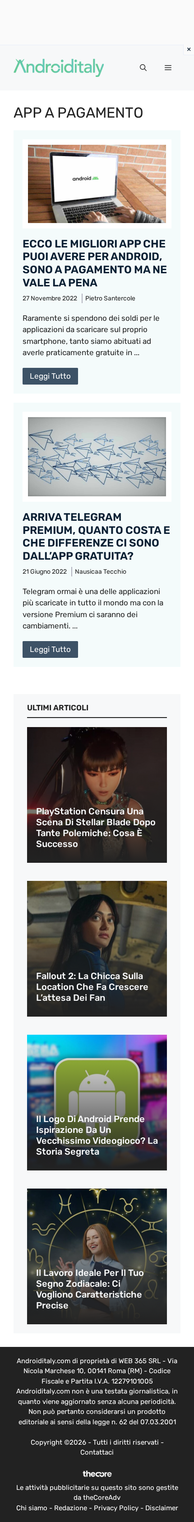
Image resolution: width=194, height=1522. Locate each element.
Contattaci (97, 1452)
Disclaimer (161, 1508)
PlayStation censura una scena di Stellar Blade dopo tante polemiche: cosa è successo (96, 827)
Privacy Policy (116, 1508)
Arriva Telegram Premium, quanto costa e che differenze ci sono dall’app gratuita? (96, 536)
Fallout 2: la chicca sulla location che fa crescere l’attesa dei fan (92, 986)
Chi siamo (31, 1508)
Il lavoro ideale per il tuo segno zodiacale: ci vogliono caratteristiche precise (90, 1289)
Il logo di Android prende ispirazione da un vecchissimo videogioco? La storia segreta (97, 1135)
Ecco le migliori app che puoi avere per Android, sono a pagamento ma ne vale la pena (95, 263)
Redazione (70, 1508)
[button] (143, 67)
